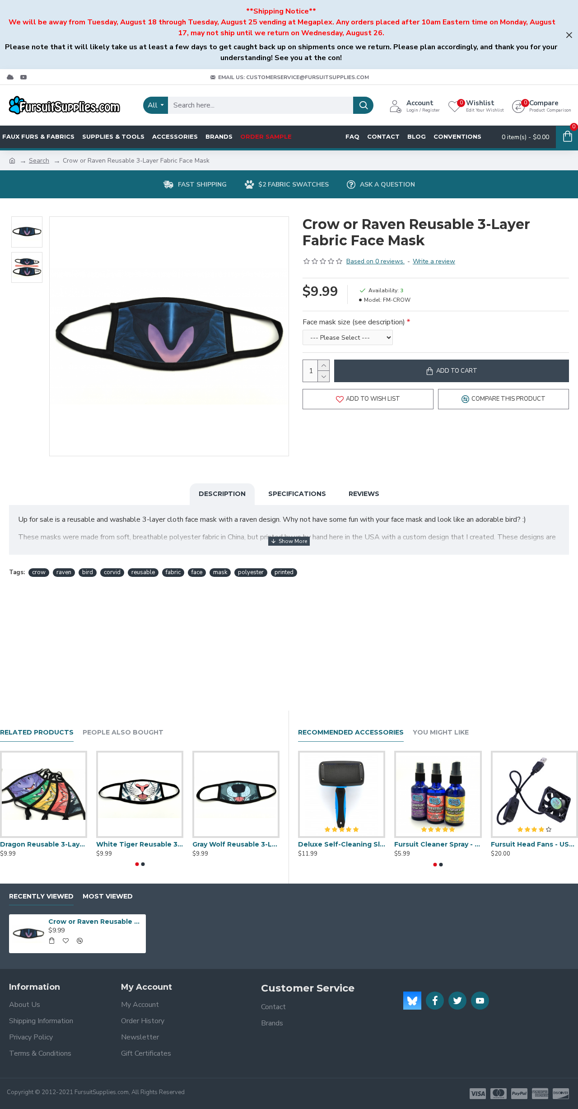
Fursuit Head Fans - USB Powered (534, 844)
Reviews (364, 494)
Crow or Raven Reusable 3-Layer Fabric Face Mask (95, 921)
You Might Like (441, 732)
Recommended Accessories (351, 732)
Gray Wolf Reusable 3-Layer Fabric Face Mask (236, 844)
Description (222, 494)
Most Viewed (108, 896)
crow (39, 572)
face (196, 572)
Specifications (297, 494)
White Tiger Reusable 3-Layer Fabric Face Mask (139, 844)
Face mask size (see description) (354, 322)
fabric (173, 572)
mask (220, 572)
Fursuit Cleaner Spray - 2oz (437, 844)
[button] (137, 864)
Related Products (37, 732)
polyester (251, 572)
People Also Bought (123, 732)
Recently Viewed (41, 896)
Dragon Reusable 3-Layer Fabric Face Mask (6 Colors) (43, 844)
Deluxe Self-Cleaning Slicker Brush (341, 844)
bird (87, 572)
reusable (143, 572)
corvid (112, 572)
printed (284, 572)
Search (39, 160)
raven (63, 572)
